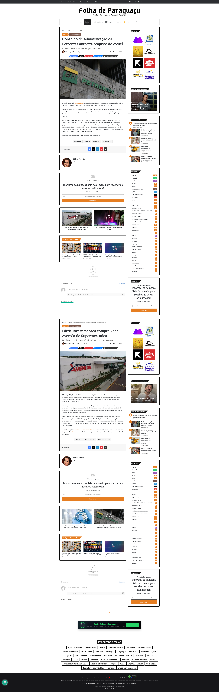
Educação (134, 227)
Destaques (109, 22)
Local (133, 181)
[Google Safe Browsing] (132, 678)
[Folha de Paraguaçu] (109, 11)
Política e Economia (75, 34)
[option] (144, 101)
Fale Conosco (81, 1)
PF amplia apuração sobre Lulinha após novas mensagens (113, 255)
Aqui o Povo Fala (136, 265)
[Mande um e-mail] (73, 51)
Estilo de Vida (135, 224)
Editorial (134, 235)
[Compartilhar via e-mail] (105, 149)
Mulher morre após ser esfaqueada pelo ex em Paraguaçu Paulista (148, 131)
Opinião (134, 192)
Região (134, 186)
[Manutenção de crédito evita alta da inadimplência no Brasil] (71, 248)
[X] (93, 149)
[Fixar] (76, 295)
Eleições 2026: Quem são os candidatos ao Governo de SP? (92, 255)
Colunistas (118, 22)
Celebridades (135, 230)
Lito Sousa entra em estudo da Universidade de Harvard (148, 140)
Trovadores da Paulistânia (139, 222)
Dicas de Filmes (136, 216)
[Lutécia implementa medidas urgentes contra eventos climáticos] (135, 159)
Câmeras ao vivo (99, 1)
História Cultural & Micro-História (142, 211)
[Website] (74, 162)
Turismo (134, 233)
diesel (88, 141)
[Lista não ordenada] (80, 295)
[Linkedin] (97, 149)
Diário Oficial (135, 205)
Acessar (122, 283)
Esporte (134, 202)
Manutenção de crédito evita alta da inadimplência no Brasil (71, 255)
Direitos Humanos (137, 246)
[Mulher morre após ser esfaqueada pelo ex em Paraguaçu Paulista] (135, 132)
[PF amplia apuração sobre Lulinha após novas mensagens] (114, 248)
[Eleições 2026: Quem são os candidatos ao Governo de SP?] (92, 248)
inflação (97, 141)
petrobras (108, 141)
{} (90, 294)
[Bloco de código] (85, 295)
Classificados (90, 1)
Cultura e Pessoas (136, 208)
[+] (92, 294)
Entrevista (134, 257)
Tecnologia (135, 197)
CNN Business (79, 103)
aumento (78, 141)
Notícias (87, 22)
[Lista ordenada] (78, 295)
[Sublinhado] (73, 295)
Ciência (134, 260)
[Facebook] (89, 149)
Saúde (133, 200)
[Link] (88, 295)
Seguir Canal (132, 625)
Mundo (134, 183)
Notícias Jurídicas (136, 249)
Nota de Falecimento (97, 22)
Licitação (134, 271)
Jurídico (134, 252)
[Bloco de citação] (83, 295)
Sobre (74, 1)
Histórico (134, 241)
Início (81, 22)
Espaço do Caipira (137, 214)
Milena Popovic (69, 51)
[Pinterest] (101, 149)
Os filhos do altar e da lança (140, 219)
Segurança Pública (137, 244)
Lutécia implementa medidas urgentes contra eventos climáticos (148, 158)
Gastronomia (135, 263)
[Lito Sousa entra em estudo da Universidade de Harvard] (135, 140)
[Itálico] (71, 295)
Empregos (134, 238)
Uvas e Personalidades (138, 268)
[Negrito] (68, 295)
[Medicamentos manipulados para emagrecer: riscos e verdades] (135, 149)
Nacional (134, 178)
